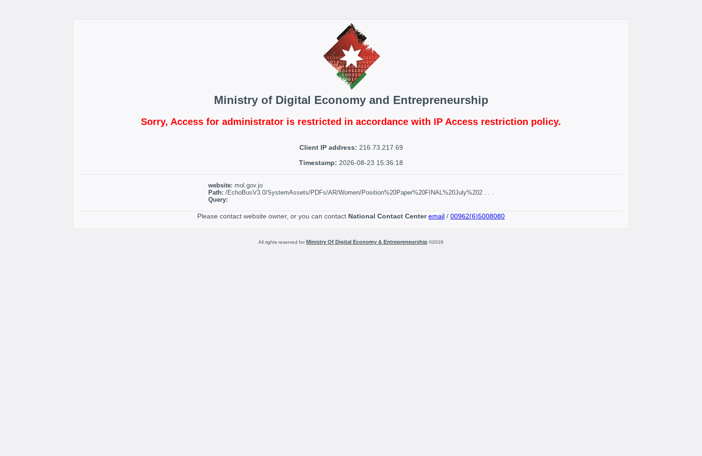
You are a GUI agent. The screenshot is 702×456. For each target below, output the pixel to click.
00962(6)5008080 (477, 216)
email (436, 216)
